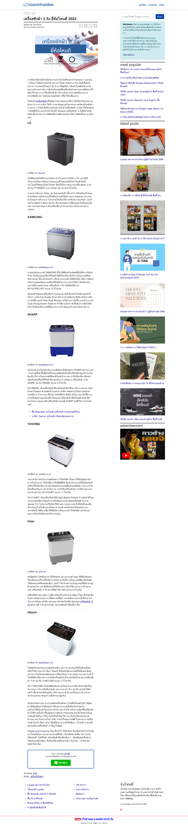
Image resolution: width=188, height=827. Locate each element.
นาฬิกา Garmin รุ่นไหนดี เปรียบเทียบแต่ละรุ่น (53, 416)
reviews (152, 4)
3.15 (37, 730)
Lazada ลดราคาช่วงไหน (38, 784)
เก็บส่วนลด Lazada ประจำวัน (97, 819)
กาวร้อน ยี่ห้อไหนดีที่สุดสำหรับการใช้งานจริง (140, 116)
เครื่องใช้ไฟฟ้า (36, 776)
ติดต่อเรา (80, 793)
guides (142, 4)
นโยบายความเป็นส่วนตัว (87, 798)
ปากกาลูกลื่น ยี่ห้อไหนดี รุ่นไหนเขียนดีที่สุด (139, 77)
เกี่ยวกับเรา (81, 784)
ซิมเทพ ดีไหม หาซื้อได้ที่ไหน (40, 802)
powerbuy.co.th (46, 267)
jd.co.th (42, 571)
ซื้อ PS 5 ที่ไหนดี (35, 798)
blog (161, 4)
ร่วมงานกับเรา (129, 54)
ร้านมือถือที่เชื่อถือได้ (36, 807)
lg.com (42, 172)
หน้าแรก (27, 13)
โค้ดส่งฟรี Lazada (35, 789)
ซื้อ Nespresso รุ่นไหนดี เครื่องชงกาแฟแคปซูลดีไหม (56, 411)
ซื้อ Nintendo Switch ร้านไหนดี (41, 793)
